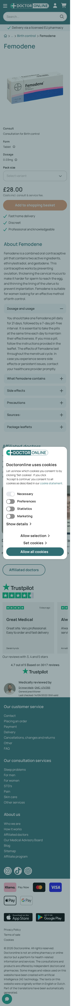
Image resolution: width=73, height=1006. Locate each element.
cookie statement (51, 483)
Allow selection (33, 535)
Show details (17, 524)
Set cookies (33, 542)
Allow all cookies (34, 551)
